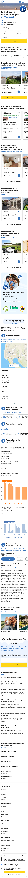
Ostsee (3, 792)
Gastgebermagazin (6, 843)
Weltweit (3, 797)
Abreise (18, 31)
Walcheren (14, 579)
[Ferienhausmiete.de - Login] (23, 1)
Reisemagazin (4, 828)
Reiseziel (5, 27)
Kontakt (3, 833)
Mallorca (3, 794)
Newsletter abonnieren (14, 665)
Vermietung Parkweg (7, 87)
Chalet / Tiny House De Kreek (12, 706)
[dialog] (14, 865)
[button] (26, 1)
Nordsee (3, 789)
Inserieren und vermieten (7, 840)
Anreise (5, 31)
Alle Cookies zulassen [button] (14, 872)
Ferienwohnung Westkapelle (8, 707)
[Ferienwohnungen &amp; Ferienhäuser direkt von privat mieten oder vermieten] (2, 1)
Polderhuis (17, 582)
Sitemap (3, 799)
